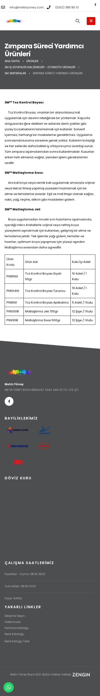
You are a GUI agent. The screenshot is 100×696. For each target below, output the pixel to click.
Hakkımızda (13, 622)
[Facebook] (95, 4)
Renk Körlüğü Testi (17, 641)
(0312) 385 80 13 (67, 7)
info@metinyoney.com (27, 7)
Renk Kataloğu (14, 634)
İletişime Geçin (15, 616)
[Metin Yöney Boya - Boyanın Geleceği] (14, 21)
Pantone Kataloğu (17, 628)
